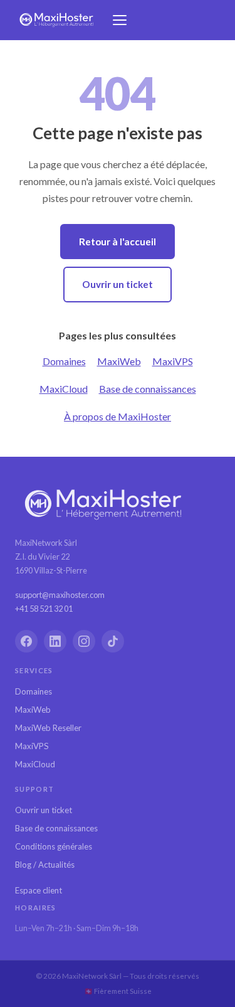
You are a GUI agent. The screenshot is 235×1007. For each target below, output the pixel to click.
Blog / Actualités (45, 865)
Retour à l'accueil (117, 241)
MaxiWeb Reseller (48, 728)
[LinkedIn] (55, 641)
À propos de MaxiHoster (117, 416)
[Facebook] (26, 641)
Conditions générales (53, 846)
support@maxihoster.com (60, 595)
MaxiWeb (119, 361)
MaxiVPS (172, 361)
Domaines (64, 361)
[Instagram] (84, 641)
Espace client (38, 890)
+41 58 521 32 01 (44, 609)
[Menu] (119, 20)
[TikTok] (113, 641)
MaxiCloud (63, 389)
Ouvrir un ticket (117, 284)
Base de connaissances (147, 389)
